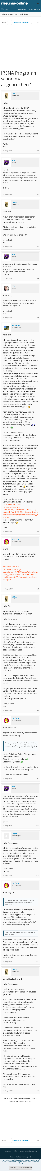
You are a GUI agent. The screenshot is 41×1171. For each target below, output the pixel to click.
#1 (38, 151)
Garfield (15, 539)
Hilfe (15, 1151)
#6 (38, 532)
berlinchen (16, 325)
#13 (37, 1091)
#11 (37, 875)
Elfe (13, 286)
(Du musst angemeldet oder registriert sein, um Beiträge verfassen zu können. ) (20, 1099)
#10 (37, 826)
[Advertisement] (20, 47)
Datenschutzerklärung (19, 1157)
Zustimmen (12, 1167)
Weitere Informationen (25, 1167)
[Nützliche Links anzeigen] (38, 22)
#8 (38, 710)
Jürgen (14, 834)
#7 (38, 589)
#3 (38, 247)
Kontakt (7, 1151)
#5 (38, 318)
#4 (38, 278)
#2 (38, 194)
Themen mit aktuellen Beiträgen (15, 14)
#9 (38, 779)
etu (13, 160)
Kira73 (14, 94)
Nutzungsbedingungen (28, 1151)
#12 (37, 962)
